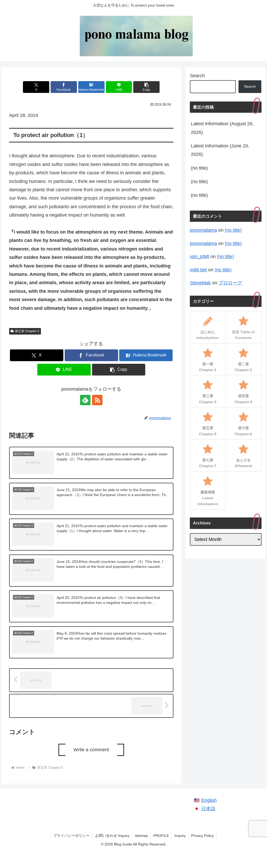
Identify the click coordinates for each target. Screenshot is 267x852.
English (209, 800)
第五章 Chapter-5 (27, 331)
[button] (146, 87)
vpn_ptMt (199, 256)
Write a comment (91, 749)
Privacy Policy (202, 835)
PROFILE (161, 835)
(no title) (199, 168)
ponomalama (203, 230)
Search (197, 75)
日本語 (208, 808)
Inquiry (180, 835)
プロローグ (230, 282)
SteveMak (200, 282)
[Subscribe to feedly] (85, 400)
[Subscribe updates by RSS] (97, 400)
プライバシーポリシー (71, 835)
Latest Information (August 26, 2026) (222, 128)
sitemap (141, 835)
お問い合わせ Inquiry (112, 835)
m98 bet (198, 269)
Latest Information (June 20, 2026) (220, 150)
